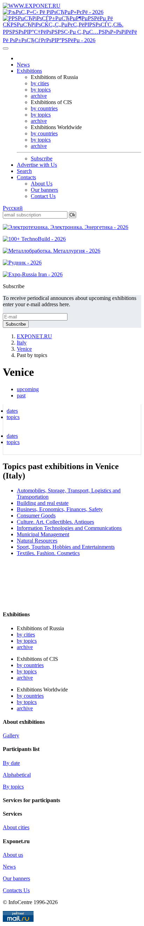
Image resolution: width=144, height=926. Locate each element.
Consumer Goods (36, 516)
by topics (41, 90)
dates (12, 411)
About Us (41, 184)
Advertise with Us (37, 165)
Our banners (44, 190)
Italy (22, 343)
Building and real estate (43, 503)
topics (13, 417)
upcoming (28, 389)
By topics (13, 787)
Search (24, 171)
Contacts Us (16, 890)
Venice (24, 349)
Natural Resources (37, 541)
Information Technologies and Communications (69, 528)
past (21, 395)
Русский (13, 208)
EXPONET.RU (34, 336)
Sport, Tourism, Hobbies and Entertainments (66, 547)
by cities (40, 83)
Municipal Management (43, 534)
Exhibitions (29, 71)
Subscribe (41, 158)
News (23, 65)
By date (11, 763)
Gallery (11, 735)
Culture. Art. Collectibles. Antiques (55, 522)
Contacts (26, 177)
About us (13, 855)
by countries (44, 108)
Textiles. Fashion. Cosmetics (48, 553)
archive (39, 96)
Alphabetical (17, 775)
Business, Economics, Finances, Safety (60, 509)
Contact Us (43, 196)
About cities (16, 827)
